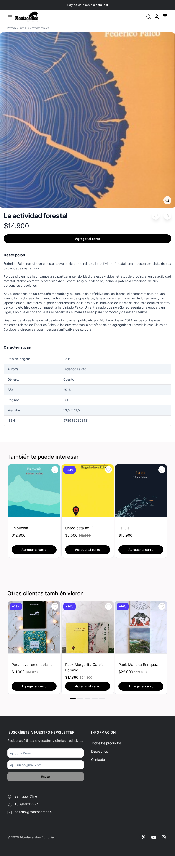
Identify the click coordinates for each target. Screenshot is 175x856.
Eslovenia (20, 528)
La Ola (123, 528)
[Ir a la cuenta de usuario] (157, 16)
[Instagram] (164, 837)
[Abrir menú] (10, 16)
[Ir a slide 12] (95, 698)
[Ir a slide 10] (80, 698)
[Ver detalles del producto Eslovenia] (34, 490)
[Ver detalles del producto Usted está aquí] (88, 490)
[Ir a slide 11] (87, 698)
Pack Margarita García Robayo (84, 667)
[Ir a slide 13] (102, 698)
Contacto (98, 759)
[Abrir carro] (165, 16)
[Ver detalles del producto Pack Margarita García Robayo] (88, 627)
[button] (156, 216)
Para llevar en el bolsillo (32, 664)
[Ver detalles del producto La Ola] (141, 490)
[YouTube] (153, 837)
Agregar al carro (87, 239)
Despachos (99, 751)
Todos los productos (106, 743)
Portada (11, 28)
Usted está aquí (78, 528)
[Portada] (26, 16)
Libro (21, 28)
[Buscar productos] (148, 16)
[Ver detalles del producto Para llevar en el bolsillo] (34, 627)
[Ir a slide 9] (73, 698)
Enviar (45, 777)
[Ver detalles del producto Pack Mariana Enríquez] (141, 627)
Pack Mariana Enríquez (138, 664)
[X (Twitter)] (143, 837)
